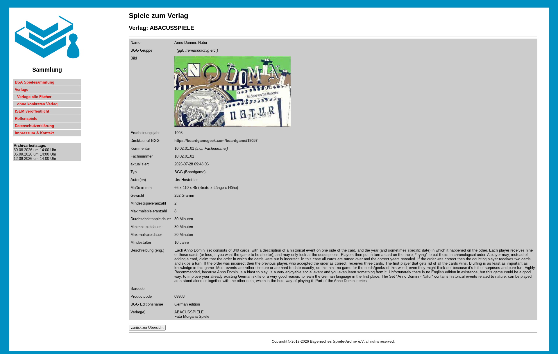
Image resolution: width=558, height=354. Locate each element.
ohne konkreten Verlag (36, 104)
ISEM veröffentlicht (32, 111)
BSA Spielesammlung (34, 82)
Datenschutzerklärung (34, 126)
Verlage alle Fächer (33, 97)
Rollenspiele (26, 118)
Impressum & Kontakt (34, 133)
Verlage (21, 89)
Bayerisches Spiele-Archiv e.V (337, 341)
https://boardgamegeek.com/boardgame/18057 (215, 140)
